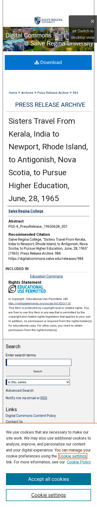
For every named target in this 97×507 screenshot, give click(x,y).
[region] (48, 465)
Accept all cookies (48, 479)
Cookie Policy (79, 462)
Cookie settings (73, 456)
